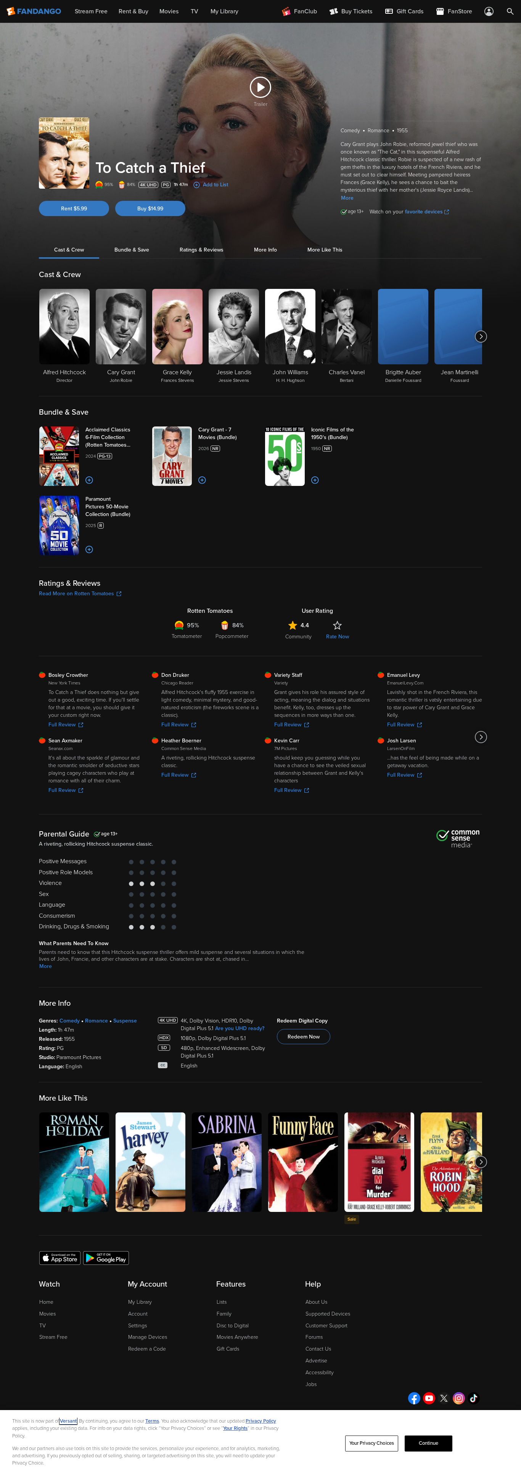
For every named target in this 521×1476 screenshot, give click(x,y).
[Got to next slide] (481, 336)
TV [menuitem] (194, 11)
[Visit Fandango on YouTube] (429, 1398)
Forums (314, 1337)
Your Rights (235, 1428)
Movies (47, 1314)
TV (42, 1325)
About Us (316, 1302)
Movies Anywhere (237, 1337)
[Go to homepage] (34, 11)
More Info (265, 250)
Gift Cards (228, 1349)
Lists (222, 1302)
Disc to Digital (233, 1325)
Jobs (311, 1384)
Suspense (125, 1021)
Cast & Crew (69, 250)
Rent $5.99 (74, 208)
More (347, 198)
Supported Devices (328, 1314)
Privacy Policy (261, 1421)
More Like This (325, 250)
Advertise (316, 1360)
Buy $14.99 (150, 208)
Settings (137, 1325)
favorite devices (424, 211)
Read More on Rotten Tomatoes (76, 593)
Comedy (69, 1021)
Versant (68, 1421)
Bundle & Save (131, 250)
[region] (260, 1443)
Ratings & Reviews (202, 250)
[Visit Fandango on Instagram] (458, 1398)
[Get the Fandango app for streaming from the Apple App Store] (60, 1257)
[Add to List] (89, 480)
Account (138, 1314)
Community (298, 636)
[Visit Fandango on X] (443, 1398)
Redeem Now (304, 1037)
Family (224, 1314)
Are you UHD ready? (239, 1028)
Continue (429, 1443)
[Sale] (379, 1162)
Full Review (62, 724)
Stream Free (53, 1337)
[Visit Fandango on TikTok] (473, 1398)
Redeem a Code (147, 1349)
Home (46, 1302)
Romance (96, 1021)
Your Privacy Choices (371, 1443)
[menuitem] (404, 11)
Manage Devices (147, 1337)
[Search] (510, 11)
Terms (152, 1421)
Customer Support (326, 1325)
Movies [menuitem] (168, 11)
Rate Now (337, 636)
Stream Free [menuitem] (91, 11)
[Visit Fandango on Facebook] (414, 1398)
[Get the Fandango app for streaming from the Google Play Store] (106, 1257)
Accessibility (320, 1372)
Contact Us (318, 1349)
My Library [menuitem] (224, 11)
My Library (140, 1302)
